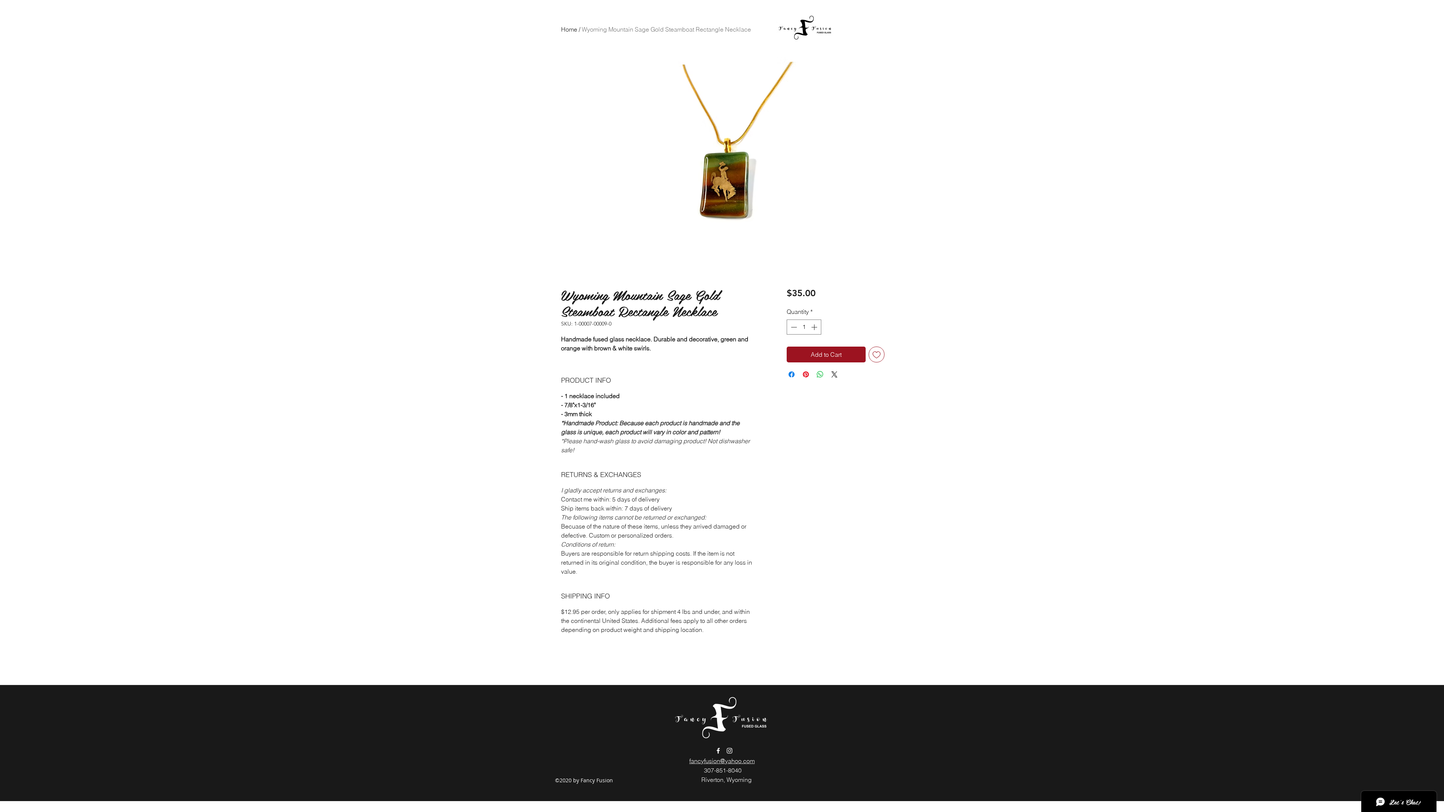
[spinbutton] (804, 327)
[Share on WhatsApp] (820, 374)
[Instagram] (729, 750)
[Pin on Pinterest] (805, 374)
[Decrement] (793, 327)
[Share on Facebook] (791, 374)
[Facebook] (718, 750)
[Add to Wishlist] (876, 354)
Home (569, 29)
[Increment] (815, 327)
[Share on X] (834, 374)
